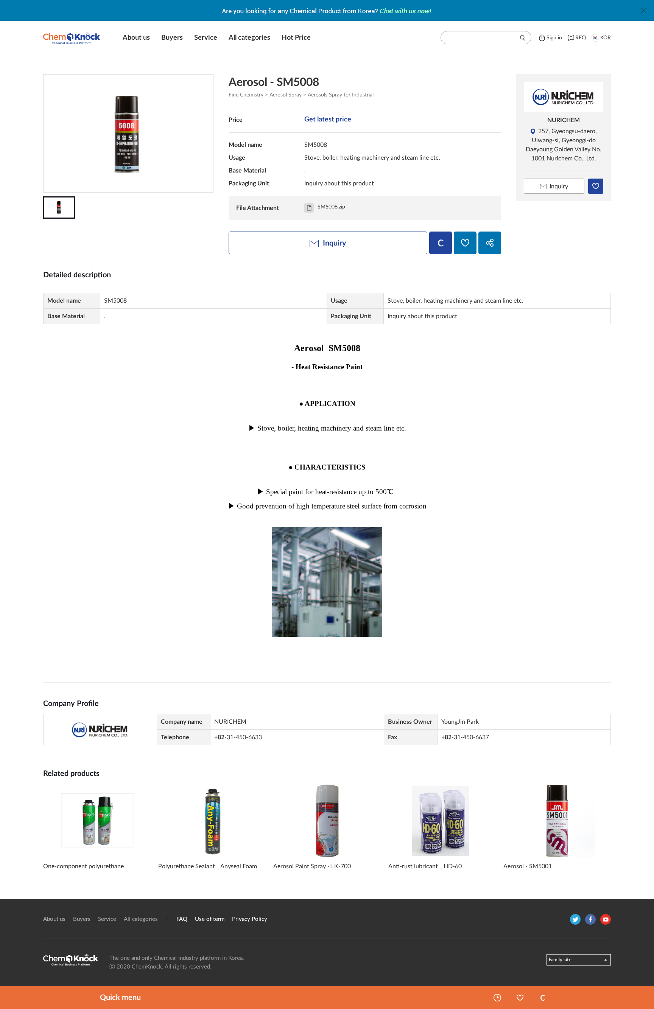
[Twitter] (575, 919)
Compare (542, 997)
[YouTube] (605, 919)
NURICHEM (563, 120)
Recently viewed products (497, 997)
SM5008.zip (331, 207)
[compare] (440, 243)
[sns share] (489, 243)
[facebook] (590, 919)
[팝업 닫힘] (643, 11)
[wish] (465, 243)
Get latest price (327, 119)
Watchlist (520, 997)
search (522, 37)
